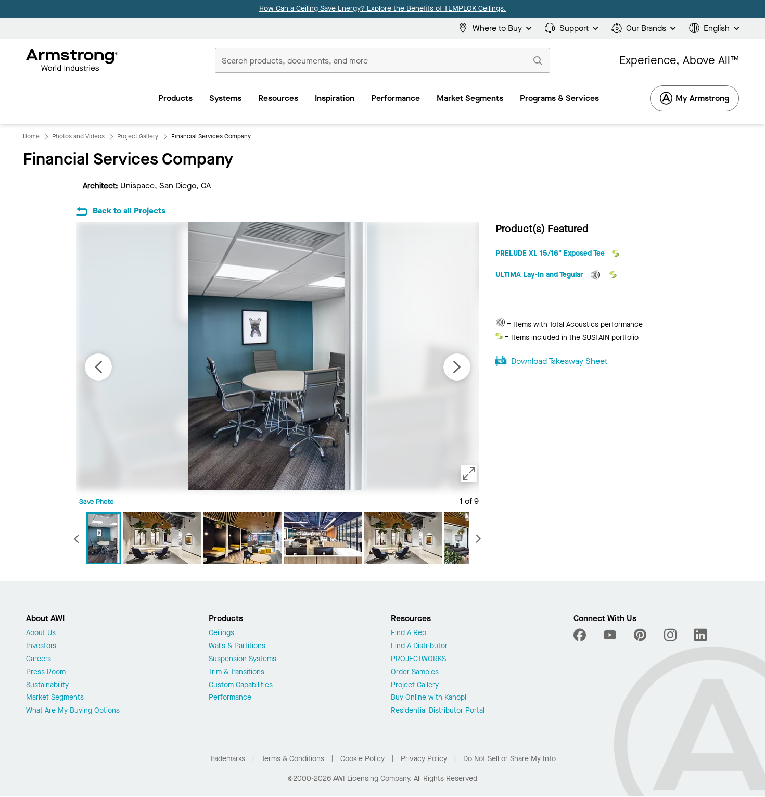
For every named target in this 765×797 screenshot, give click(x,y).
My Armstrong (702, 98)
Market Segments (55, 697)
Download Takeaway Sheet (559, 361)
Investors (41, 646)
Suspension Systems (242, 659)
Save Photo (96, 501)
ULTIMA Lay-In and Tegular (540, 275)
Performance (230, 697)
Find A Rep (408, 633)
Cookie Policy (362, 759)
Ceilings (221, 633)
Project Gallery (415, 685)
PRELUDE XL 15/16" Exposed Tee (551, 253)
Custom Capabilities (241, 685)
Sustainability (47, 685)
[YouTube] (610, 635)
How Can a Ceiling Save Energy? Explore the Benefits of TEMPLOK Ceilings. (382, 9)
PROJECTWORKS (418, 659)
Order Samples (415, 672)
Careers (38, 659)
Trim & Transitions (236, 672)
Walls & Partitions (237, 646)
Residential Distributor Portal (437, 710)
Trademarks (227, 759)
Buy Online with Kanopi (428, 697)
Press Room (46, 672)
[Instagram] (670, 635)
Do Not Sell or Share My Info (509, 759)
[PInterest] (640, 635)
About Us (41, 633)
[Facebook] (581, 635)
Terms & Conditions (292, 759)
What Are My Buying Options (73, 710)
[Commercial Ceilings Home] (72, 60)
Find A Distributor (419, 646)
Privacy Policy (424, 759)
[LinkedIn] (700, 635)
